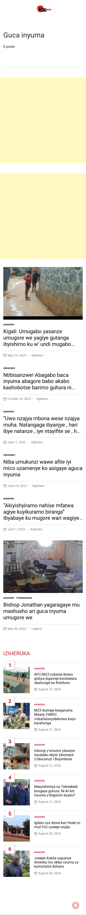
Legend (37, 628)
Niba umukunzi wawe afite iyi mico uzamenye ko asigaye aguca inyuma (42, 468)
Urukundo (9, 368)
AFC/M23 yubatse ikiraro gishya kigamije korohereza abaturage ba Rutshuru (55, 678)
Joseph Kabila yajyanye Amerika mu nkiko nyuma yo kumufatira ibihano (56, 862)
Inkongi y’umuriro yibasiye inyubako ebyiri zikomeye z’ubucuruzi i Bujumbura (54, 755)
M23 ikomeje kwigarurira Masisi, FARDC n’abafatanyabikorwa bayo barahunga (55, 716)
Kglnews (37, 355)
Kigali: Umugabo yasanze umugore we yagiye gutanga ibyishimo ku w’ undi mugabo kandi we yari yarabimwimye (37, 340)
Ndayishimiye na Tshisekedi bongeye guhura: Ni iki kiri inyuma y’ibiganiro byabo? (56, 791)
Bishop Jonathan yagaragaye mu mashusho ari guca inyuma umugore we (41, 611)
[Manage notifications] (75, 905)
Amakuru (8, 324)
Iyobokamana (24, 598)
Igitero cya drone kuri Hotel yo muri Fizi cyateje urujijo (57, 825)
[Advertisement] (43, 120)
